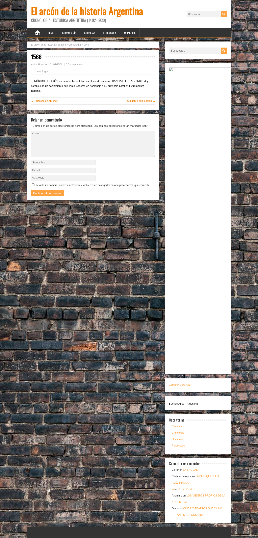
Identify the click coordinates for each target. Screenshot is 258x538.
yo (173, 489)
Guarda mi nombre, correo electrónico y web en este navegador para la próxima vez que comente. (93, 185)
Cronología (69, 32)
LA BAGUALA (191, 469)
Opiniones (129, 32)
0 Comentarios (74, 64)
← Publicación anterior (44, 100)
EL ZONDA (185, 489)
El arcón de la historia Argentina (87, 11)
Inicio (51, 32)
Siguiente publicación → (141, 100)
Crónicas (89, 32)
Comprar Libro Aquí (180, 384)
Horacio (42, 64)
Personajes (109, 32)
